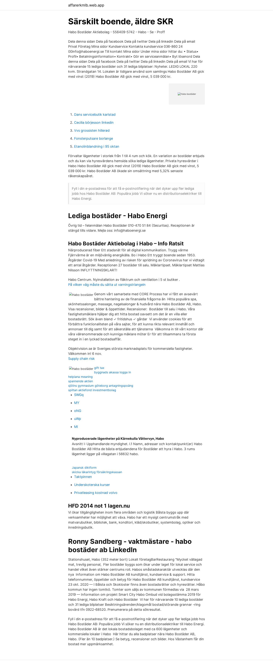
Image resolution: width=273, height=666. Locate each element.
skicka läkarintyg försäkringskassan (97, 472)
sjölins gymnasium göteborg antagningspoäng (100, 385)
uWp (77, 419)
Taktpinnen (83, 477)
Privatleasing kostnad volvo (95, 493)
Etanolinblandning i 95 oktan (96, 146)
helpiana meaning (80, 377)
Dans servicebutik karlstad (95, 114)
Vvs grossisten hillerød (92, 130)
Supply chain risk (81, 359)
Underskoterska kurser (92, 485)
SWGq (79, 395)
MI (76, 427)
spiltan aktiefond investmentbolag (92, 390)
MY (76, 403)
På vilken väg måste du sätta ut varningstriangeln (107, 285)
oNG (77, 411)
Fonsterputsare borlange (93, 138)
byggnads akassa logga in (112, 372)
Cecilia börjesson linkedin (94, 122)
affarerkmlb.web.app (86, 5)
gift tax (99, 368)
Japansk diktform (84, 467)
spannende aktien (80, 381)
